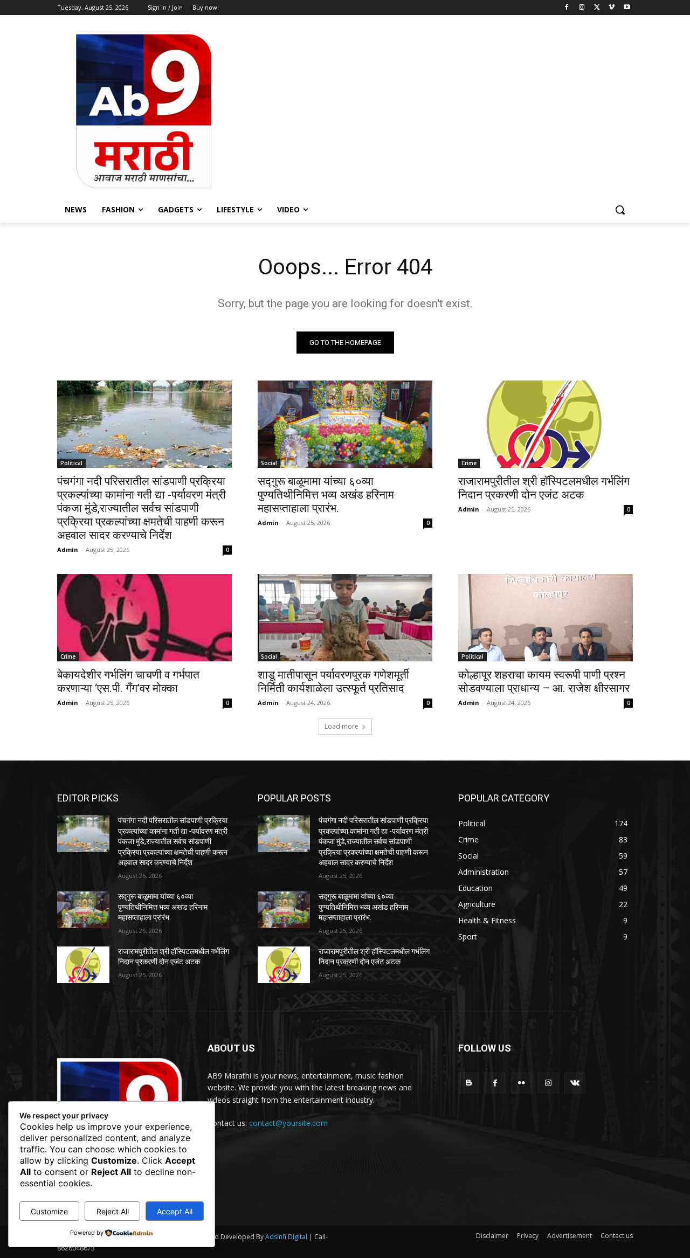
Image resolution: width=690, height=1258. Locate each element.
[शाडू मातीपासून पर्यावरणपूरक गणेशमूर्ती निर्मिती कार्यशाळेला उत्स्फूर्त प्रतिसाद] (345, 617)
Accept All (174, 1211)
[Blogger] (468, 1083)
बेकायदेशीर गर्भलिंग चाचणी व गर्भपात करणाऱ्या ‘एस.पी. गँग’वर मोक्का (128, 681)
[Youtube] (626, 8)
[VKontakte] (574, 1083)
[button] (620, 210)
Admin (67, 549)
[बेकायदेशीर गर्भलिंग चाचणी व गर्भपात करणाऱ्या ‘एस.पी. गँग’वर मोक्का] (144, 617)
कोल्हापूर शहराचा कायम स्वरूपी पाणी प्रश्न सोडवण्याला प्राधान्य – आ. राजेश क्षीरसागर (544, 681)
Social (269, 463)
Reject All (112, 1211)
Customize (49, 1211)
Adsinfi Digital (287, 1236)
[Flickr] (521, 1083)
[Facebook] (567, 8)
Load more (341, 726)
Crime (469, 463)
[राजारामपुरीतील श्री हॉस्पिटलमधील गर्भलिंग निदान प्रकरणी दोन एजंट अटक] (545, 424)
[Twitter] (597, 8)
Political (71, 463)
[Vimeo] (611, 8)
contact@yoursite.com (288, 1123)
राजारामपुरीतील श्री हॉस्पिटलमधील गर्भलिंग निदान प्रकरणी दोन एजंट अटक (544, 488)
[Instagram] (582, 8)
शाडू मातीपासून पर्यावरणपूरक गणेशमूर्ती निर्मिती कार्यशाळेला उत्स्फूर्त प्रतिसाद (333, 681)
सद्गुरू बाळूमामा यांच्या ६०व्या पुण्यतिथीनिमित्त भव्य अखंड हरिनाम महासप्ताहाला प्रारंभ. (326, 495)
